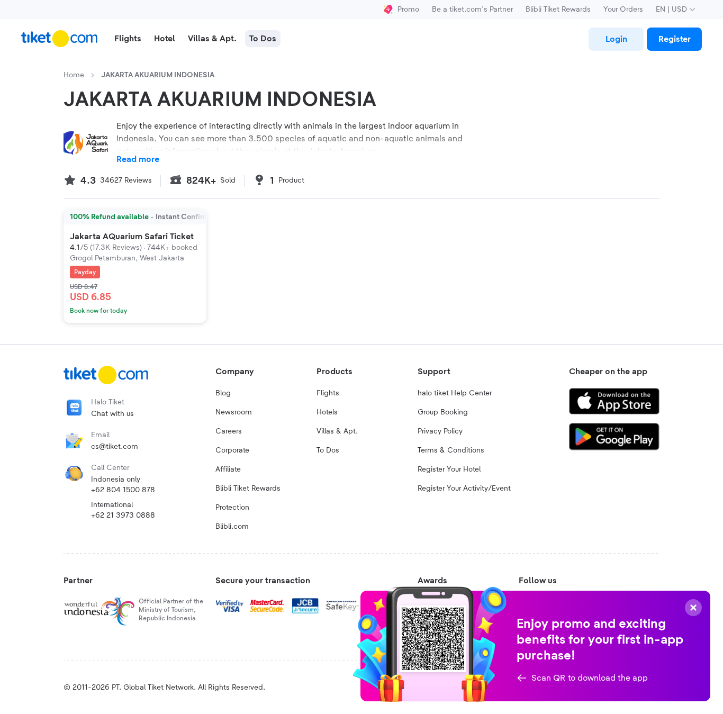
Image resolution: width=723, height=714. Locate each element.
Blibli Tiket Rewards (558, 9)
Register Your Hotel (449, 469)
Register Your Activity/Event (464, 488)
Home (74, 75)
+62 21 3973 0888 (123, 515)
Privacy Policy (440, 431)
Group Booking (443, 412)
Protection (232, 507)
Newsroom (233, 412)
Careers (228, 431)
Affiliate (228, 469)
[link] (616, 39)
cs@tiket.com (114, 446)
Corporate (232, 450)
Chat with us (112, 414)
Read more (137, 159)
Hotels (327, 412)
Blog (223, 393)
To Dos (328, 450)
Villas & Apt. (337, 431)
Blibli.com (232, 526)
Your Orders (623, 9)
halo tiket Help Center (455, 393)
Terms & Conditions (451, 450)
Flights (328, 393)
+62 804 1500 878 (123, 490)
